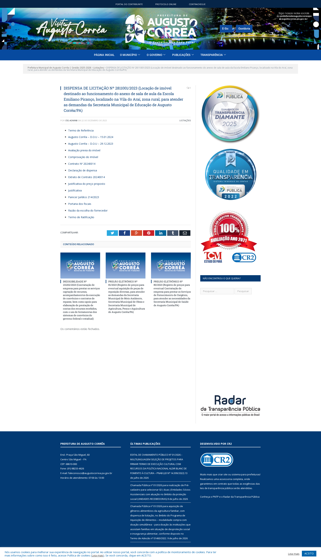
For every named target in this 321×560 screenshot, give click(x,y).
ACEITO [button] (309, 553)
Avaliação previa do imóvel (84, 150)
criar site (223, 474)
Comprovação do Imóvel (83, 157)
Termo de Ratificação (81, 217)
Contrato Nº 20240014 (81, 163)
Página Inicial (104, 55)
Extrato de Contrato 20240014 (86, 177)
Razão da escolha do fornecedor (88, 210)
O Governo (154, 55)
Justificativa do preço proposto (86, 183)
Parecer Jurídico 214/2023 (83, 197)
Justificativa (75, 190)
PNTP (216, 496)
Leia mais (97, 555)
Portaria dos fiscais (79, 204)
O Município (128, 55)
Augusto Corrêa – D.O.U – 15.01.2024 (90, 137)
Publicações (181, 55)
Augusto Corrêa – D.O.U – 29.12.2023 (90, 143)
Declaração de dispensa (82, 170)
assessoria (225, 479)
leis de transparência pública (216, 488)
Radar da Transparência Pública (241, 496)
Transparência (211, 55)
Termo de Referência (81, 130)
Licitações (185, 120)
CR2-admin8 (71, 120)
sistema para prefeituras (246, 474)
